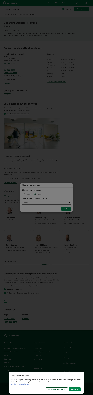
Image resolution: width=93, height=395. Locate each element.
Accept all (74, 389)
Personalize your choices (56, 389)
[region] (46, 383)
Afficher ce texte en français (20, 384)
